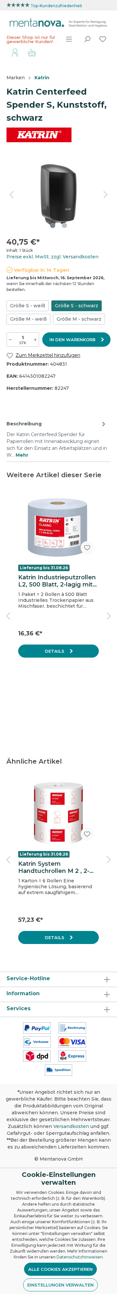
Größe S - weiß (27, 306)
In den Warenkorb (73, 339)
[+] (35, 339)
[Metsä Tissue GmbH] (39, 134)
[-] (10, 339)
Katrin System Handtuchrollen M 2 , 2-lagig (53, 867)
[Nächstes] (105, 194)
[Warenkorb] (31, 53)
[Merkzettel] (102, 39)
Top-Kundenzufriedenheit (56, 5)
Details (55, 651)
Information (23, 993)
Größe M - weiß (28, 319)
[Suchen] (87, 39)
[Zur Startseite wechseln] (58, 22)
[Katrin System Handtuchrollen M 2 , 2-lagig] (58, 813)
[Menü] (69, 39)
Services (18, 1008)
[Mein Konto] (14, 52)
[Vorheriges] (11, 194)
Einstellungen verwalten (60, 1284)
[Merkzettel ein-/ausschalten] (87, 547)
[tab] (56, 438)
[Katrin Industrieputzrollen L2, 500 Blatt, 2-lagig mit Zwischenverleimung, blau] (58, 526)
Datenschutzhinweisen (80, 1257)
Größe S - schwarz (76, 306)
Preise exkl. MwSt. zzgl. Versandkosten (52, 257)
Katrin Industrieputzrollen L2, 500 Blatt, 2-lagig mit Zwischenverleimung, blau (58, 581)
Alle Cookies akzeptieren (60, 1269)
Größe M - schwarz (79, 319)
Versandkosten (71, 1126)
